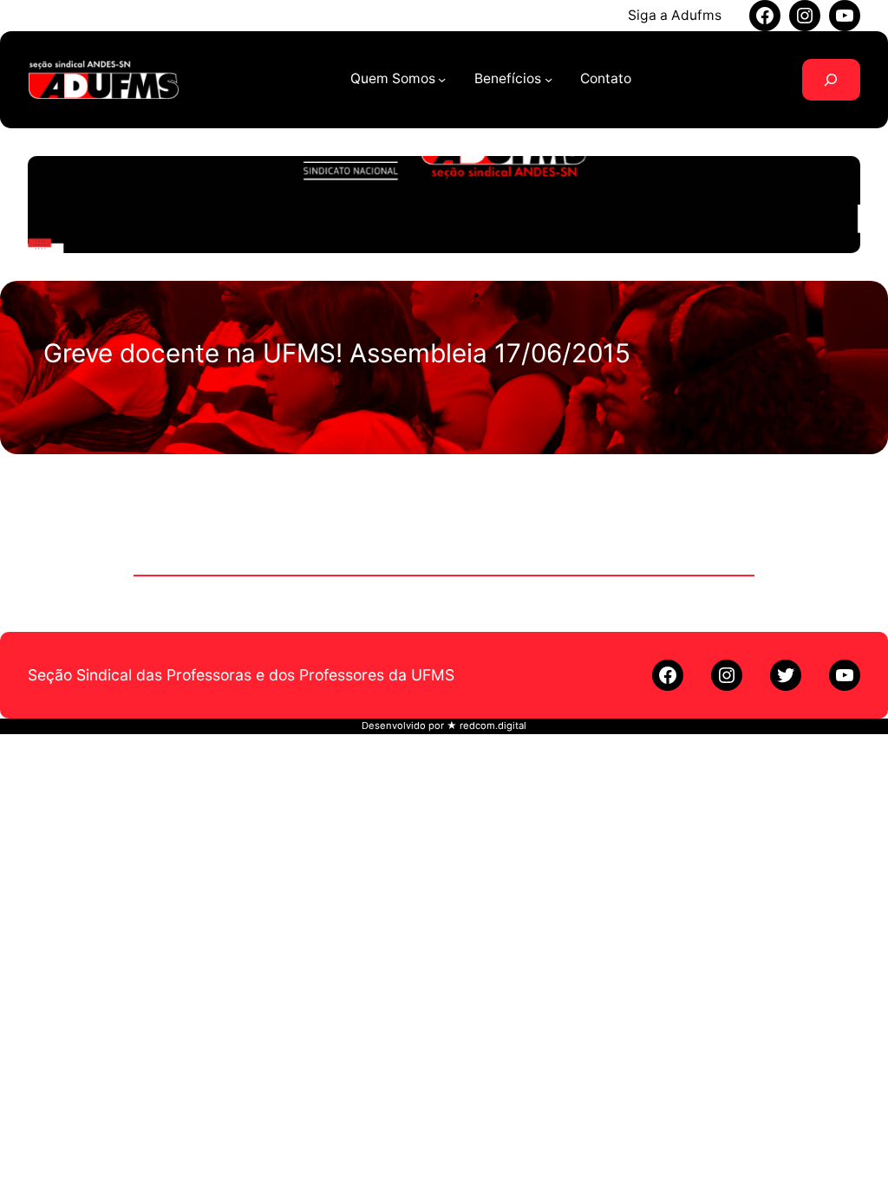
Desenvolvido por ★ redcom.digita (443, 725)
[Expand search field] (831, 80)
